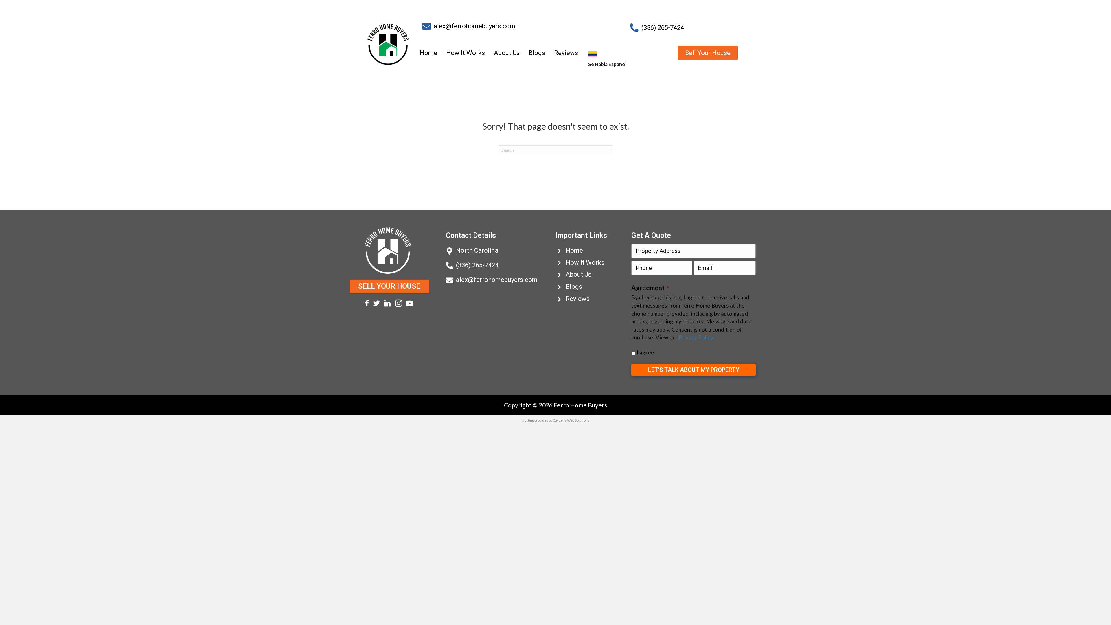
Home (428, 52)
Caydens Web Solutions (571, 420)
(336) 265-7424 (662, 27)
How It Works (465, 52)
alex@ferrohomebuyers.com (474, 26)
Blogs (537, 52)
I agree (645, 352)
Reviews (566, 52)
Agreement (650, 288)
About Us (507, 52)
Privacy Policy (696, 337)
